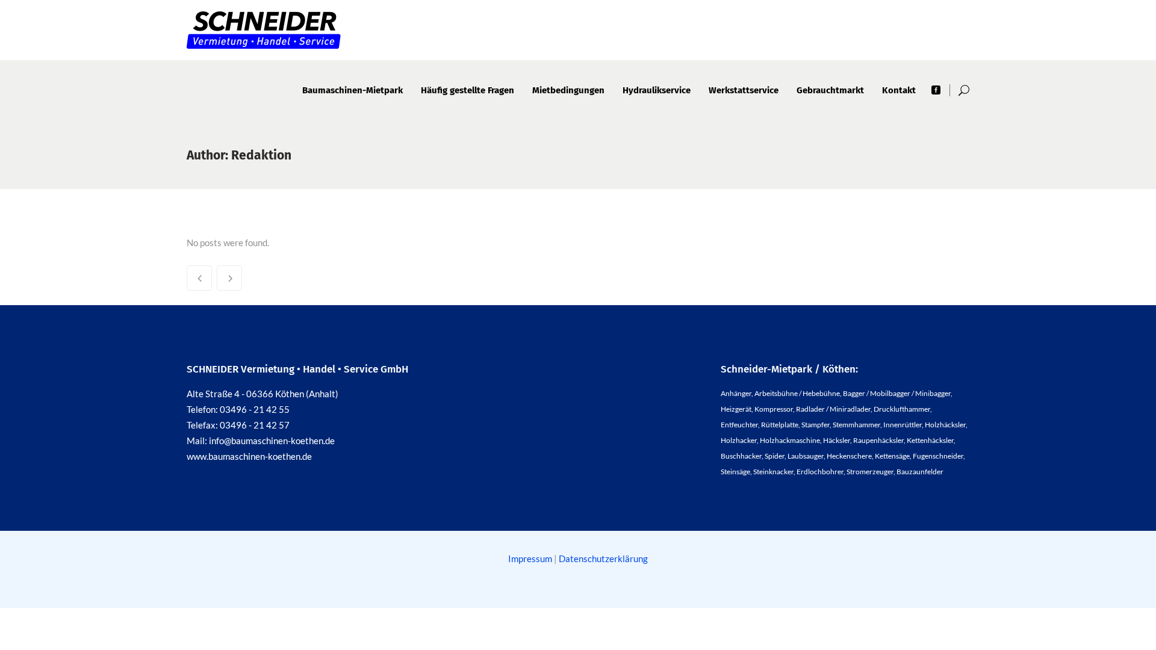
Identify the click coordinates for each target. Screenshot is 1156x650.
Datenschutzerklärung (603, 558)
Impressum (531, 558)
